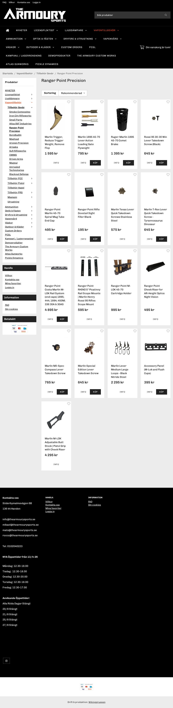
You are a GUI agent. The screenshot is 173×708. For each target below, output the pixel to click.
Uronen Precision (19, 142)
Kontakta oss (23, 2)
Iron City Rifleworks (20, 115)
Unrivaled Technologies (16, 169)
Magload (14, 139)
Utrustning (13, 201)
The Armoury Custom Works (96, 55)
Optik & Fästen (43, 38)
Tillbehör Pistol (16, 183)
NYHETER (21, 30)
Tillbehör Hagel (16, 187)
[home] (8, 30)
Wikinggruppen (97, 702)
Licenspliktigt (44, 30)
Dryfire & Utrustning (78, 38)
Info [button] (56, 163)
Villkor (12, 2)
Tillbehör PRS (15, 192)
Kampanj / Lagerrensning (24, 55)
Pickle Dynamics (46, 64)
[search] (165, 15)
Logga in (37, 2)
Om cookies (11, 309)
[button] (95, 163)
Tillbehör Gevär (16, 107)
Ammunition (14, 38)
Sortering (50, 93)
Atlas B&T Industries (20, 123)
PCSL (92, 47)
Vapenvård (110, 38)
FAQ (4, 2)
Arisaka (13, 147)
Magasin (12, 197)
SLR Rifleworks (17, 150)
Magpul (13, 162)
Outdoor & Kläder (38, 47)
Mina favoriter (13, 283)
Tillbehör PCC (15, 178)
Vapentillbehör (104, 30)
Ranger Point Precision (16, 129)
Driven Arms (16, 159)
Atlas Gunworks (17, 64)
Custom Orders (71, 47)
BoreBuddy (15, 135)
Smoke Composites (19, 111)
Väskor (11, 47)
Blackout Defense (19, 174)
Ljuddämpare (74, 30)
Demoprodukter (59, 55)
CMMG (13, 155)
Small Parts (15, 119)
